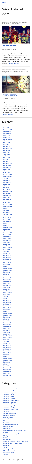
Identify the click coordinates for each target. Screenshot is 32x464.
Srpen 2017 (6, 298)
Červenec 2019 (7, 255)
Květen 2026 (7, 131)
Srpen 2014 (6, 366)
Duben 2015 (6, 351)
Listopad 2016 (7, 315)
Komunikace (7, 419)
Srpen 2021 (6, 212)
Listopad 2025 (7, 141)
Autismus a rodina (9, 398)
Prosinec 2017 (7, 291)
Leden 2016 (6, 334)
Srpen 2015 (6, 343)
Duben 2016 (6, 328)
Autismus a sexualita (9, 402)
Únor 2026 (6, 135)
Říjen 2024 (6, 158)
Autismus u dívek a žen (10, 409)
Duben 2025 (6, 152)
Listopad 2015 (7, 338)
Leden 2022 (6, 203)
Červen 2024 (7, 165)
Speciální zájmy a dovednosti (12, 443)
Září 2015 (6, 341)
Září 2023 (6, 178)
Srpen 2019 (6, 253)
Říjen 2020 (6, 229)
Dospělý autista (16, 22)
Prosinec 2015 (7, 336)
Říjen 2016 (6, 317)
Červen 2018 (7, 279)
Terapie (5, 447)
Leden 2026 (6, 137)
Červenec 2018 (7, 278)
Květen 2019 (7, 259)
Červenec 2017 (7, 300)
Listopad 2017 (7, 293)
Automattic (4, 461)
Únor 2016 (6, 332)
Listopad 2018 (7, 270)
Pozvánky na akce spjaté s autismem (14, 434)
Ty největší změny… (10, 95)
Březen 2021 (7, 221)
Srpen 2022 (6, 189)
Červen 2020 (7, 234)
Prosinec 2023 (7, 174)
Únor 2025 (6, 154)
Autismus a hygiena (9, 392)
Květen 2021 (7, 218)
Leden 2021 (6, 225)
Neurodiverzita (8, 426)
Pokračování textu (13, 63)
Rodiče (5, 437)
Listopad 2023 (7, 176)
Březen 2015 (7, 353)
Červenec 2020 (8, 233)
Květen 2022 (7, 195)
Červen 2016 (7, 324)
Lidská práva (7, 421)
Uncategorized (8, 449)
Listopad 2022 (7, 186)
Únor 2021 (6, 223)
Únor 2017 (6, 309)
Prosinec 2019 (7, 246)
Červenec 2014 (7, 368)
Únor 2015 (6, 354)
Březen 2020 (7, 240)
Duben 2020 (7, 238)
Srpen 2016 (6, 321)
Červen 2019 (7, 257)
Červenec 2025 (7, 148)
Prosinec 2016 (7, 313)
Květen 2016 (7, 326)
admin (14, 49)
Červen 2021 (7, 216)
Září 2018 (6, 274)
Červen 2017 (7, 302)
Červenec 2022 (7, 191)
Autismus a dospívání (10, 389)
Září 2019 (6, 251)
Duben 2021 (6, 219)
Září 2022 (6, 188)
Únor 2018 (6, 287)
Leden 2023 (6, 184)
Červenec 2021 (7, 214)
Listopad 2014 (7, 360)
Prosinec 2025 (7, 139)
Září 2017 (6, 296)
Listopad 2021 (7, 206)
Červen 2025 (7, 150)
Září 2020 (6, 231)
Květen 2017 (7, 304)
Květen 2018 (7, 281)
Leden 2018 (6, 289)
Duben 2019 (6, 261)
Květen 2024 (7, 167)
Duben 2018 (6, 283)
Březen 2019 (7, 263)
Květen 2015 (7, 349)
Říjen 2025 (6, 143)
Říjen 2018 (6, 272)
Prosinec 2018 (7, 268)
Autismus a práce (6, 70)
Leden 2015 (6, 356)
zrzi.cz (4, 2)
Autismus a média (8, 394)
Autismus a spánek (9, 406)
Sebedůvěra (15, 71)
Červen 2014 (7, 369)
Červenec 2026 (7, 130)
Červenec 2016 (7, 323)
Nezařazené (7, 428)
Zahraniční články (9, 452)
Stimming (6, 445)
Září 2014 (6, 364)
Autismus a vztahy (7, 22)
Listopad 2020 (7, 227)
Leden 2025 (6, 156)
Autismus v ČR (7, 411)
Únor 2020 (6, 242)
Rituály (5, 436)
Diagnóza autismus (9, 415)
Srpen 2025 (6, 146)
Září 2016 (6, 319)
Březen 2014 (7, 375)
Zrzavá (17, 23)
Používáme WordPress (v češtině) (9, 459)
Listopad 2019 (7, 248)
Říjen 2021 (6, 208)
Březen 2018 (7, 285)
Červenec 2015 (7, 345)
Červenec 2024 (7, 163)
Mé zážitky (25, 22)
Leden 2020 (6, 244)
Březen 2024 (7, 171)
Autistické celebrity (9, 413)
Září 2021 (6, 210)
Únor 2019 (6, 264)
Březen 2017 (7, 308)
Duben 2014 (6, 373)
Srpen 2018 (6, 276)
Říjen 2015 (6, 339)
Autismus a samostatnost (19, 70)
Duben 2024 (6, 169)
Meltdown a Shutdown (10, 424)
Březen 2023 (7, 182)
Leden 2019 (6, 266)
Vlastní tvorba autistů (8, 23)
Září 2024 (6, 159)
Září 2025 (6, 145)
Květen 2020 (7, 236)
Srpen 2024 (6, 161)
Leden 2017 (6, 311)
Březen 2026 (7, 133)
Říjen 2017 (6, 294)
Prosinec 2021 (7, 204)
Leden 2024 (6, 173)
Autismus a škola (8, 404)
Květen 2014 (7, 371)
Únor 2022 (6, 201)
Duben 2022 (6, 197)
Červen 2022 (7, 193)
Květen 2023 (7, 180)
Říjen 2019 (6, 249)
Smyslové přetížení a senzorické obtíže (15, 441)
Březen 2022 (7, 199)
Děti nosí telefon (9, 46)
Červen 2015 (7, 347)
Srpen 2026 (6, 128)
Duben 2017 (6, 306)
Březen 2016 (7, 330)
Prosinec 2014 (7, 358)
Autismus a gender (9, 391)
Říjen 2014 (6, 362)
